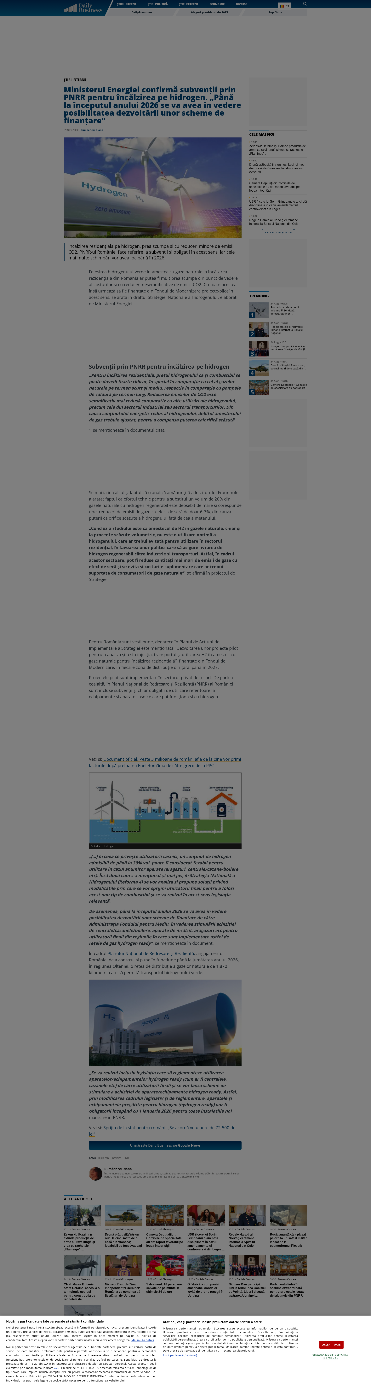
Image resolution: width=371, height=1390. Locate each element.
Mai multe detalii (142, 1340)
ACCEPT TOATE (331, 1344)
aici (56, 1368)
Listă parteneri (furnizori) (180, 1355)
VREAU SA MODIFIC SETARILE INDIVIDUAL (330, 1356)
